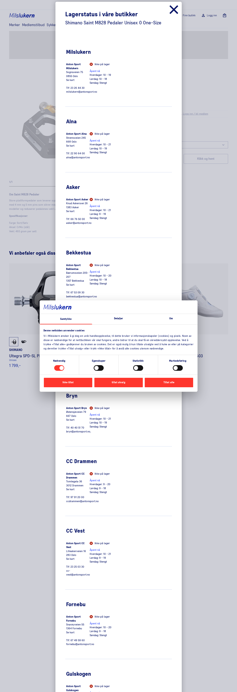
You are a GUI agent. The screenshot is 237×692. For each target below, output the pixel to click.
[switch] (99, 368)
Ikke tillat (68, 382)
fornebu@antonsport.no (80, 644)
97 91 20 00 (77, 497)
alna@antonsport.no (78, 157)
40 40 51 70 (77, 427)
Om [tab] (171, 318)
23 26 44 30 (78, 88)
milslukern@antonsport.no (81, 91)
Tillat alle (168, 382)
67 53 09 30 (77, 292)
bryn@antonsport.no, (78, 431)
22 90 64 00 (78, 153)
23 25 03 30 (77, 566)
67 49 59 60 (78, 640)
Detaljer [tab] (118, 318)
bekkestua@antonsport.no (81, 296)
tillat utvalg (118, 382)
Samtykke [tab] (66, 319)
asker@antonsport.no (79, 223)
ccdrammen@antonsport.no (82, 501)
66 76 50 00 (78, 219)
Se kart (70, 80)
